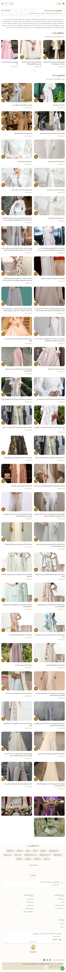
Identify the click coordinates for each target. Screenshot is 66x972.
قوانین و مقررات (29, 902)
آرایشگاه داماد (19, 859)
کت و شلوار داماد (37, 859)
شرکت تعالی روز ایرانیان (44, 964)
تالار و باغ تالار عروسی (58, 855)
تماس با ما (61, 924)
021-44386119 (56, 937)
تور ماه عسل (46, 859)
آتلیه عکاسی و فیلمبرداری (45, 855)
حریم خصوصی (30, 905)
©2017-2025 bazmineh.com (55, 967)
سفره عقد (35, 851)
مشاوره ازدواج (43, 851)
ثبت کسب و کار (60, 909)
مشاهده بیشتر (34, 865)
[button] (63, 3)
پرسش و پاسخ (30, 899)
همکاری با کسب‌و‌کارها (28, 912)
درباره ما (62, 927)
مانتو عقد (28, 851)
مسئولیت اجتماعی (29, 909)
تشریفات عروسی (18, 855)
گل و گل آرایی (28, 859)
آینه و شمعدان (20, 851)
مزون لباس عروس (8, 855)
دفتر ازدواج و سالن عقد (54, 851)
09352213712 (55, 885)
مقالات (62, 902)
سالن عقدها (61, 899)
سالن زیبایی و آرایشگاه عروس (31, 855)
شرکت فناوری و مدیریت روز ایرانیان (30, 964)
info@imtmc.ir (55, 940)
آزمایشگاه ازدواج (10, 851)
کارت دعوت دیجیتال (59, 905)
